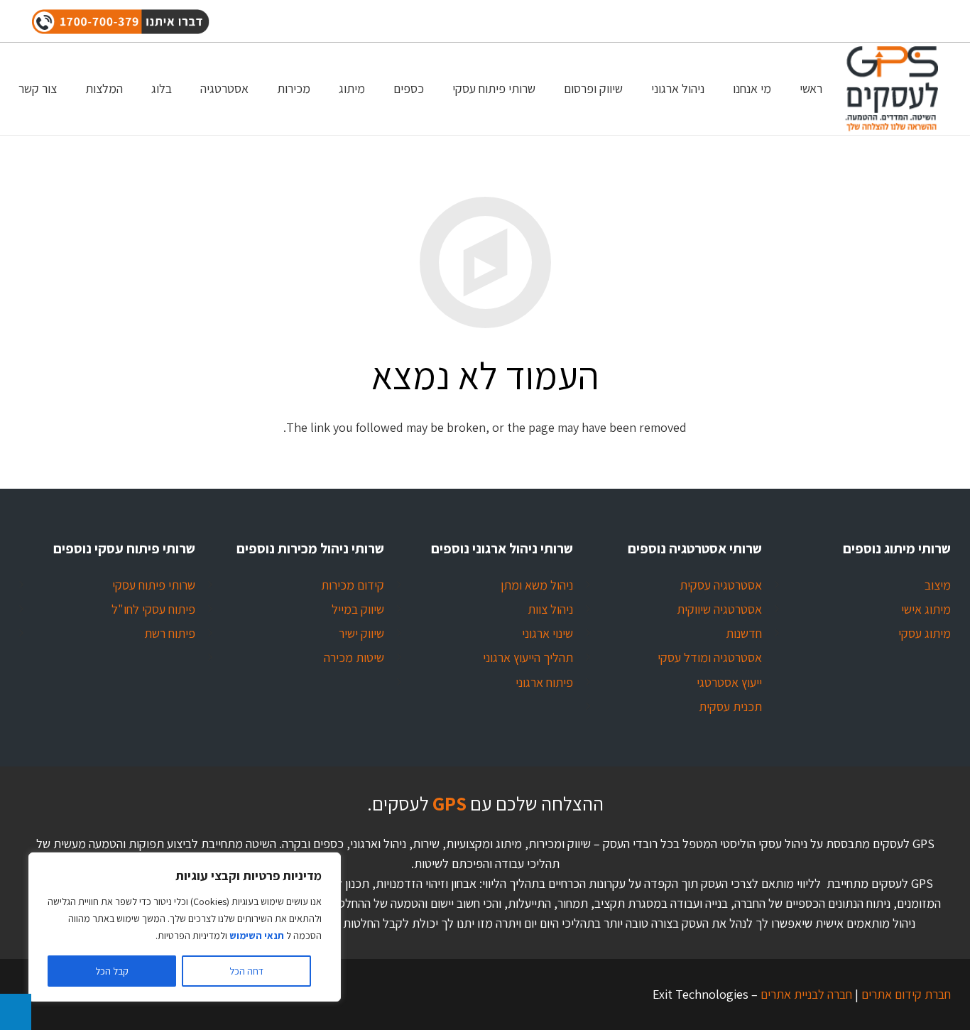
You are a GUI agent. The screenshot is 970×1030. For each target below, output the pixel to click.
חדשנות (744, 633)
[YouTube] (924, 21)
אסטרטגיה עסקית (721, 585)
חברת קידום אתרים (905, 994)
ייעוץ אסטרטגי (729, 682)
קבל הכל (112, 971)
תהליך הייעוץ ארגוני (528, 657)
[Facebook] (864, 21)
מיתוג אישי (926, 609)
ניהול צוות (550, 609)
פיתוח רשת (169, 633)
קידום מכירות (352, 585)
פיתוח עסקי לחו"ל (153, 609)
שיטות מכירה (354, 657)
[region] (184, 927)
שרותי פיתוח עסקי (153, 585)
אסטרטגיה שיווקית (719, 609)
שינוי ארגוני (547, 633)
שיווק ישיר (361, 633)
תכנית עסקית (730, 706)
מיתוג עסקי (924, 633)
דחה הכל (246, 971)
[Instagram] (894, 21)
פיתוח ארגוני (544, 682)
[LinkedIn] (834, 21)
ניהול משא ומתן (537, 585)
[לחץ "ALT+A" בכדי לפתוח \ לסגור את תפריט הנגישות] (15, 1012)
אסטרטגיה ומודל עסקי (710, 657)
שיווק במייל (358, 609)
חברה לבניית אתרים (805, 994)
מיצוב (938, 585)
